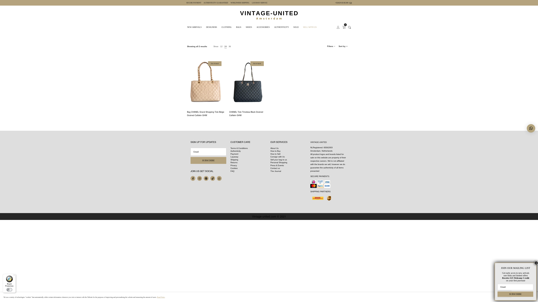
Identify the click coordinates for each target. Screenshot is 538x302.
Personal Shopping (278, 162)
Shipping (234, 160)
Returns (233, 162)
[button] (531, 128)
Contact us (275, 168)
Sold (296, 27)
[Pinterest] (206, 178)
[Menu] (14, 275)
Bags (238, 27)
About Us (274, 148)
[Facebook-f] (193, 178)
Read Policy (161, 297)
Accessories (263, 27)
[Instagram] (199, 178)
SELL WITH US (310, 27)
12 (221, 46)
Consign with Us (277, 157)
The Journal (275, 171)
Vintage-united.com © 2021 (269, 216)
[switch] (9, 289)
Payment (234, 154)
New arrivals (194, 27)
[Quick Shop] (224, 87)
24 (225, 46)
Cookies (234, 168)
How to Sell (275, 154)
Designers (211, 27)
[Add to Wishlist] (224, 94)
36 (230, 46)
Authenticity (281, 27)
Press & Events (277, 165)
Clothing (227, 27)
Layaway (234, 157)
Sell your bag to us (278, 160)
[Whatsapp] (219, 178)
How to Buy (275, 151)
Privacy (233, 165)
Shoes (249, 27)
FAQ (232, 171)
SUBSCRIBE (208, 160)
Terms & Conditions (239, 148)
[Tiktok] (212, 178)
